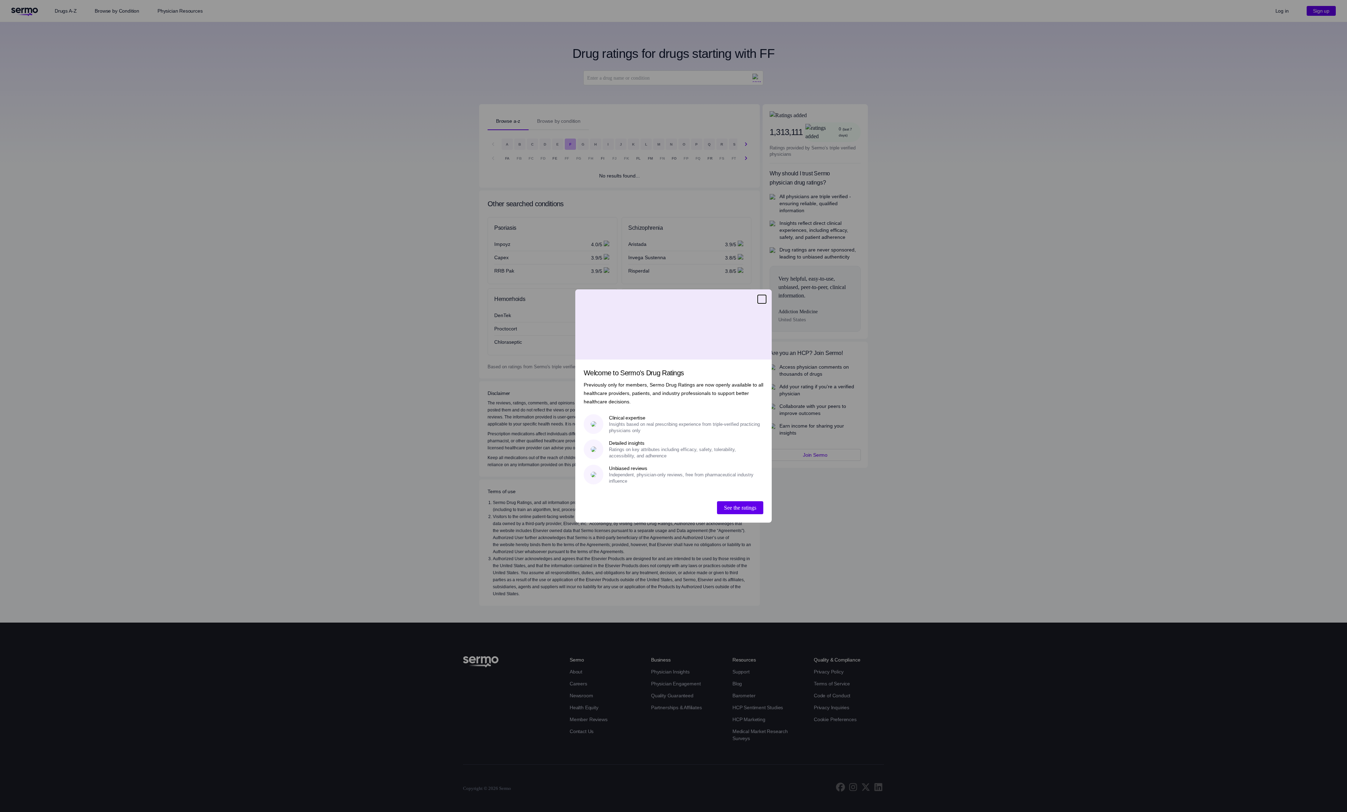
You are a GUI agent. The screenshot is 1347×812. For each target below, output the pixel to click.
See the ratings (740, 508)
